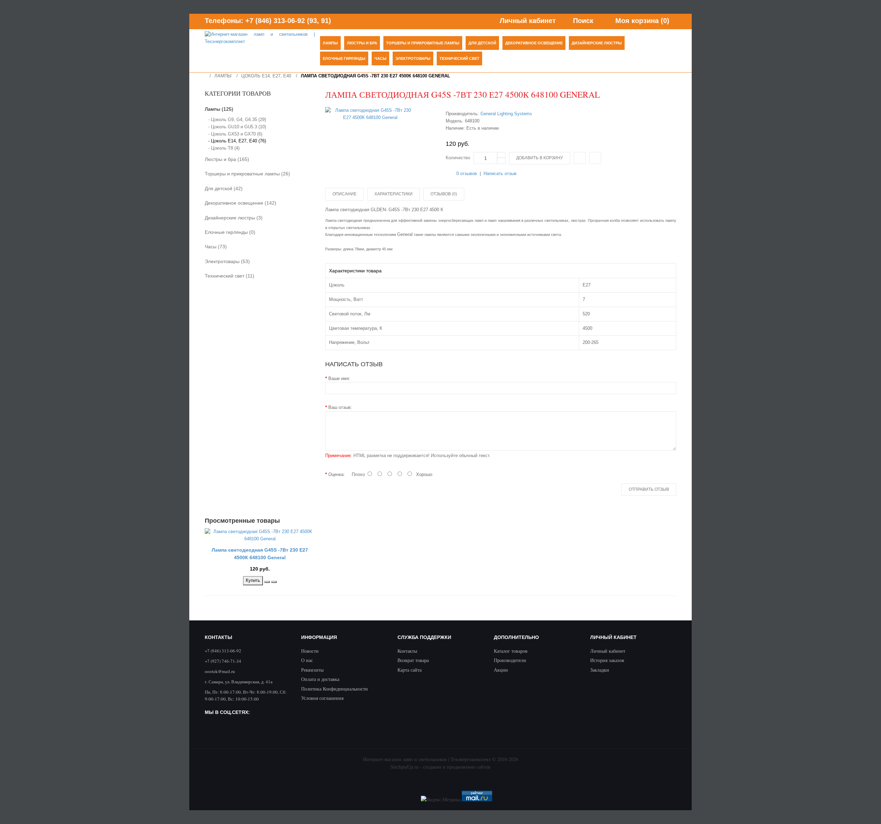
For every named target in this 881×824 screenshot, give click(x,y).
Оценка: (336, 474)
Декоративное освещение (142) (240, 203)
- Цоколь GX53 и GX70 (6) (235, 134)
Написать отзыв (500, 173)
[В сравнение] (580, 158)
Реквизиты (312, 669)
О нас (307, 660)
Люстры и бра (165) (227, 159)
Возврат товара (413, 660)
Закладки (599, 669)
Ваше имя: (339, 378)
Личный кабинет (607, 651)
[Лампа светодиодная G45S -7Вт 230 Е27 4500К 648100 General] (370, 114)
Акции (501, 669)
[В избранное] (595, 158)
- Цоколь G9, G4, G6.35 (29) (237, 119)
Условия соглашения (322, 698)
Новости (310, 651)
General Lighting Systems (506, 113)
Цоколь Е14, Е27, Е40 (266, 75)
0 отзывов (466, 173)
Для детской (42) (224, 188)
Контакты (407, 651)
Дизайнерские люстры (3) (234, 217)
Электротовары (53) (227, 261)
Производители (510, 660)
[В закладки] (267, 582)
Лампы (223, 75)
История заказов (607, 660)
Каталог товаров (511, 651)
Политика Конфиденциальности (334, 688)
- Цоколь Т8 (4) (224, 148)
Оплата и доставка (320, 679)
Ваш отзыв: (340, 407)
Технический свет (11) (229, 276)
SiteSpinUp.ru (404, 766)
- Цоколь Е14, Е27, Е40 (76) (237, 140)
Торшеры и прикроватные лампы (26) (247, 173)
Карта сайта (409, 669)
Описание (344, 194)
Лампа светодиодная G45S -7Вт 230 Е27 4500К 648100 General (375, 75)
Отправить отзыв (649, 489)
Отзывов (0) (444, 194)
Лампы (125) (219, 109)
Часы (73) (216, 246)
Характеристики (393, 194)
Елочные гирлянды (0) (230, 232)
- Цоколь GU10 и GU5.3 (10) (237, 126)
